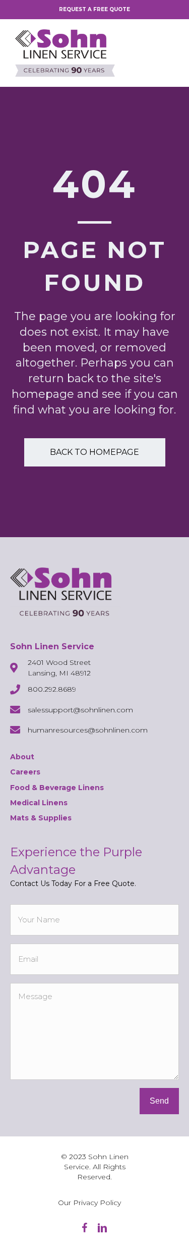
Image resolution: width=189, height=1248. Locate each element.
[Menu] (166, 53)
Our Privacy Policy (89, 1202)
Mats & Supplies (41, 817)
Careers (25, 771)
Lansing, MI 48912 (59, 673)
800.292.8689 (52, 689)
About (22, 756)
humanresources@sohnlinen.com (88, 730)
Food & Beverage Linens (57, 787)
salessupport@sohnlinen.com (80, 709)
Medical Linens (39, 802)
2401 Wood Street (59, 662)
